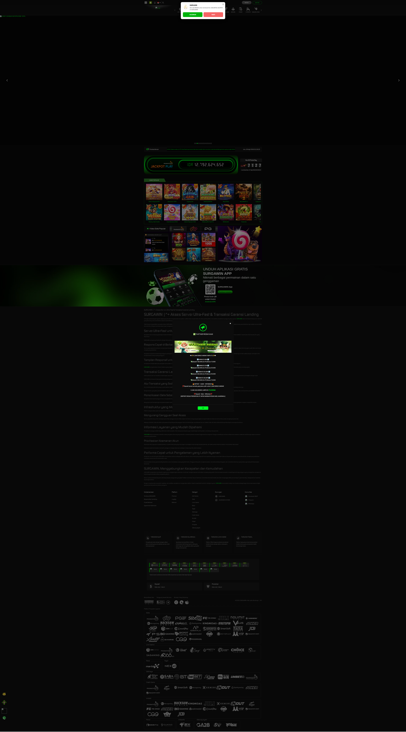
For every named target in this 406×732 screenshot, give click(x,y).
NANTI (213, 15)
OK (203, 408)
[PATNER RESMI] (203, 347)
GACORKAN (192, 15)
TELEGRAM (212, 390)
